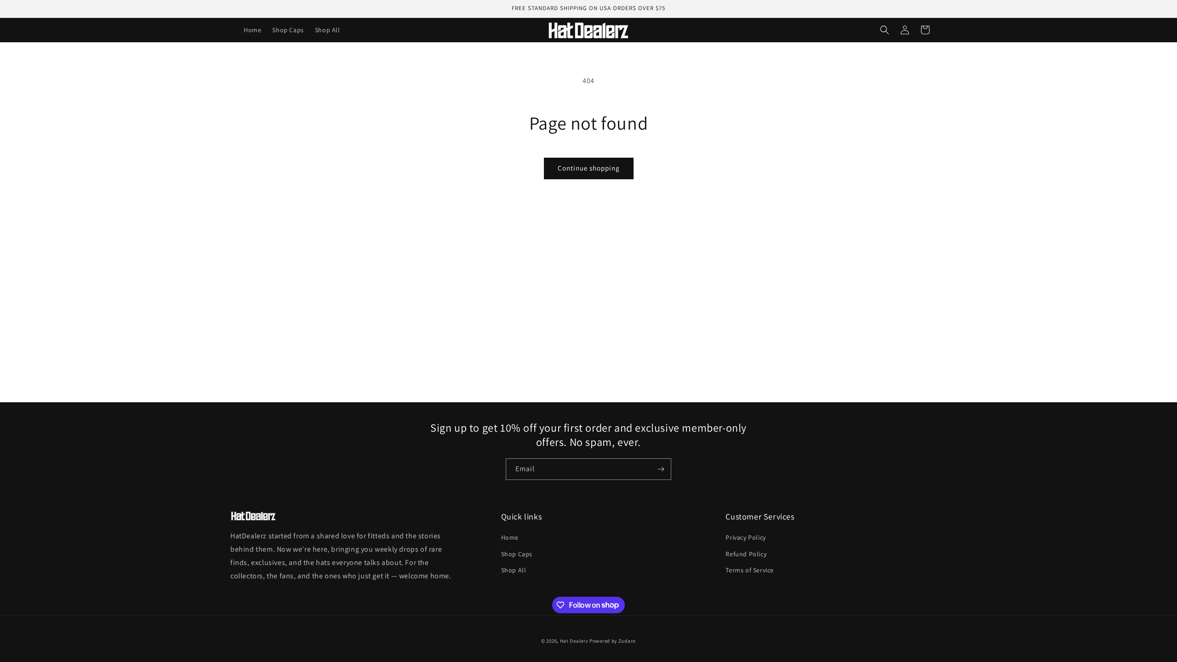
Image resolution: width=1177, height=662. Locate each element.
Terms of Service (750, 570)
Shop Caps (516, 554)
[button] (884, 30)
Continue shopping (589, 168)
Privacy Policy (746, 537)
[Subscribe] (661, 469)
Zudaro (627, 641)
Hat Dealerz (574, 641)
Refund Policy (746, 554)
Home (510, 537)
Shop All (513, 570)
